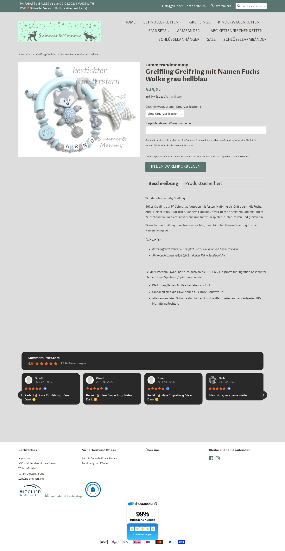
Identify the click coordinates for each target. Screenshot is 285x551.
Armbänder (189, 31)
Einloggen (168, 6)
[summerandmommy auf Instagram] (217, 459)
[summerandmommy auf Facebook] (211, 459)
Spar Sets (157, 31)
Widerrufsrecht (27, 468)
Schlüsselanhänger (179, 39)
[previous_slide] (21, 395)
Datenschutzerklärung (31, 473)
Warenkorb (223, 6)
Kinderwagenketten (239, 22)
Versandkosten (174, 96)
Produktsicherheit (203, 184)
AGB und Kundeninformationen (37, 463)
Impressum (24, 458)
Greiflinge (199, 22)
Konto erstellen (195, 6)
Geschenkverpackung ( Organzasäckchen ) (173, 106)
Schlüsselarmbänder (245, 39)
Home (130, 22)
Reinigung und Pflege (95, 463)
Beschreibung (163, 183)
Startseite (24, 54)
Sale (211, 39)
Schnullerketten (161, 22)
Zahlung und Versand (31, 478)
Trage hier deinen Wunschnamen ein (169, 123)
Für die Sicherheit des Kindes (99, 458)
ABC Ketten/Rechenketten (237, 31)
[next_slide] (263, 395)
